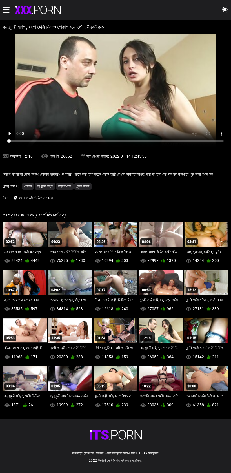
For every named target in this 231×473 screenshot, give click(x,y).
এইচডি (28, 186)
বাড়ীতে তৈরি (64, 186)
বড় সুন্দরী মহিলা (45, 186)
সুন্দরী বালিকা (83, 186)
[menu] (6, 9)
